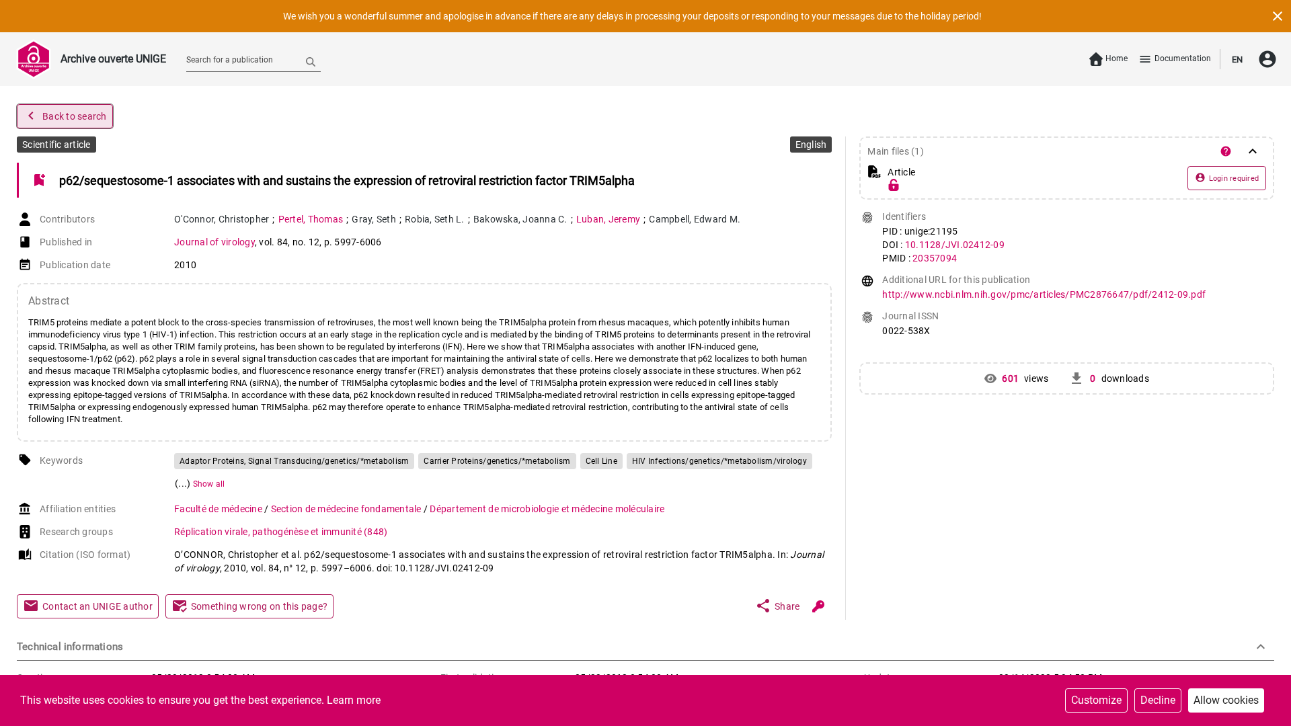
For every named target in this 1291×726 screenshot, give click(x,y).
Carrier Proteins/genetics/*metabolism (497, 461)
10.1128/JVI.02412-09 (955, 244)
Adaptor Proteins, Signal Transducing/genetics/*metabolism (294, 461)
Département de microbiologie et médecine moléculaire (547, 508)
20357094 (934, 258)
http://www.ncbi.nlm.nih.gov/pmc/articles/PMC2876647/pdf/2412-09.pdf (1044, 294)
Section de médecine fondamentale (347, 508)
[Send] (311, 61)
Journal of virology (214, 242)
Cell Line (601, 461)
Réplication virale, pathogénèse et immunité (280, 531)
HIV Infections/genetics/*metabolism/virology (719, 461)
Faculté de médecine (219, 508)
